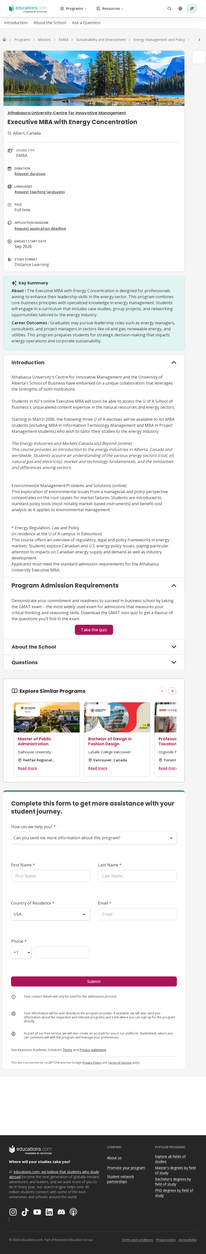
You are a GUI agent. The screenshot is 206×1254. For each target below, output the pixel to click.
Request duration (30, 173)
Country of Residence (33, 903)
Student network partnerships (120, 1179)
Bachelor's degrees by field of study (173, 1181)
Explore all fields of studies (170, 1159)
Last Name (110, 865)
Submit (94, 981)
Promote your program (126, 1167)
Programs (74, 8)
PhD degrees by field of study (174, 1192)
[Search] (169, 8)
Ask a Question (86, 22)
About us (114, 1157)
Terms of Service (120, 1062)
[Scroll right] (199, 39)
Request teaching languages (40, 191)
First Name (23, 865)
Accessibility (187, 1240)
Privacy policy (166, 1240)
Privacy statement (93, 1050)
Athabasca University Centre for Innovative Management (67, 113)
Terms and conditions (137, 1240)
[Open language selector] (180, 8)
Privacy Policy (92, 1062)
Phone (19, 941)
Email (104, 903)
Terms (67, 1050)
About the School (50, 22)
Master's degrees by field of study (175, 1170)
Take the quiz (94, 630)
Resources (111, 8)
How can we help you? (33, 826)
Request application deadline (40, 228)
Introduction (16, 22)
